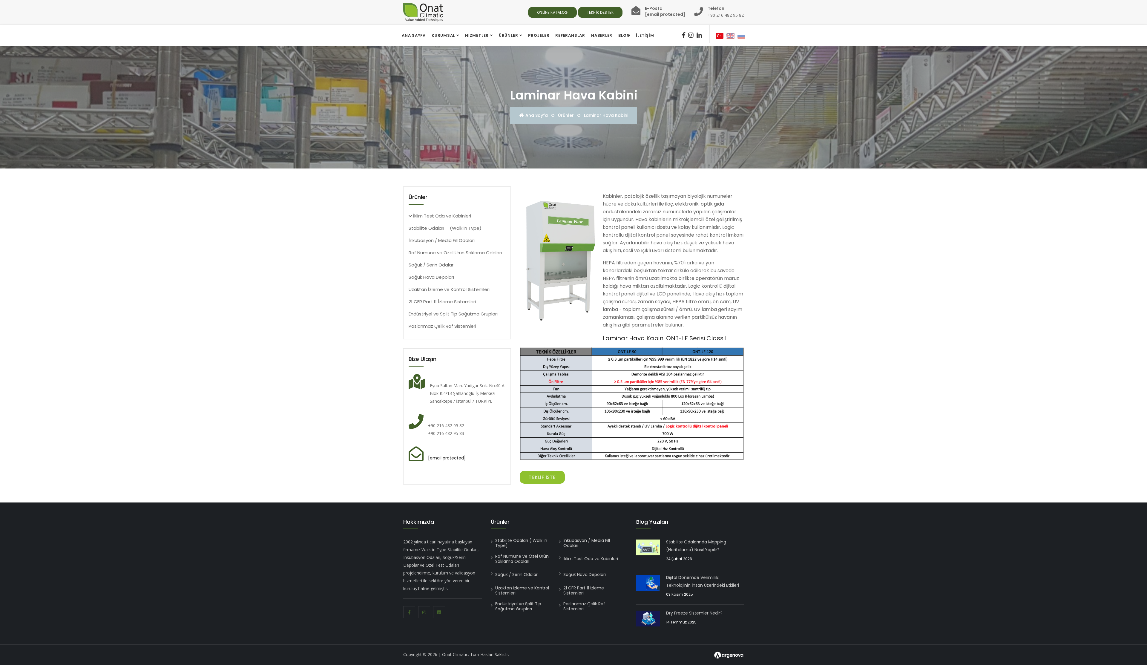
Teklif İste (542, 477)
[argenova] (729, 655)
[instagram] (691, 35)
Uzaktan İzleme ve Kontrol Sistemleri (449, 289)
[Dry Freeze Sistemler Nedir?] (648, 617)
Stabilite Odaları (445, 228)
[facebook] (684, 35)
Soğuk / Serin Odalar (431, 265)
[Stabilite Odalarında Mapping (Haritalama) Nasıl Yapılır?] (648, 546)
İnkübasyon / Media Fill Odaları (442, 240)
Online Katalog (552, 12)
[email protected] (447, 458)
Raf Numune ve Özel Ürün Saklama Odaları (455, 252)
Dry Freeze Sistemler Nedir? (694, 613)
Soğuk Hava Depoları (431, 277)
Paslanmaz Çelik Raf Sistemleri (442, 326)
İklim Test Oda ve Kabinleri (441, 216)
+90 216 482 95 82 (726, 15)
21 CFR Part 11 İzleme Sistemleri (442, 301)
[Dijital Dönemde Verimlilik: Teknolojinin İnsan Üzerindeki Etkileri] (648, 582)
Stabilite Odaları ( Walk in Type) (521, 542)
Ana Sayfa (536, 115)
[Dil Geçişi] (719, 35)
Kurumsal (443, 35)
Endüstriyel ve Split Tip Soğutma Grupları (453, 314)
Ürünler (508, 35)
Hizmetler (477, 35)
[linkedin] (699, 35)
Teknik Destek (600, 12)
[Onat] (423, 12)
